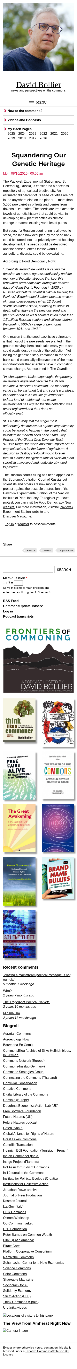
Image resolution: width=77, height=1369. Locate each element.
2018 (22, 138)
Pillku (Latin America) (18, 1240)
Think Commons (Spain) (21, 1302)
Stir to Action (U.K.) (17, 1296)
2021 (54, 133)
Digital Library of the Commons (25, 1094)
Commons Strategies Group (23, 1072)
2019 (11, 138)
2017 (32, 138)
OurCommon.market (17, 1223)
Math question (15, 578)
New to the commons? (25, 111)
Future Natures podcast (20, 1122)
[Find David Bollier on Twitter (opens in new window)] (17, 1360)
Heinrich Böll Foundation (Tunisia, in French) (35, 1150)
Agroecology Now (16, 1039)
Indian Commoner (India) (21, 1156)
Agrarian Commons (17, 1033)
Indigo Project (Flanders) (21, 1161)
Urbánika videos (15, 1307)
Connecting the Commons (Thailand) (30, 1077)
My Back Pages (20, 129)
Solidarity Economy (17, 1290)
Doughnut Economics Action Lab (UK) (30, 1105)
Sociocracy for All (15, 1285)
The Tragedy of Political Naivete (26, 1002)
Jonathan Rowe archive (20, 1190)
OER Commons (14, 1212)
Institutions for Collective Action (25, 1184)
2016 (43, 138)
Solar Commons (15, 1274)
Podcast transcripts (18, 616)
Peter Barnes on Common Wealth (27, 1234)
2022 (43, 133)
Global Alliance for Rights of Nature (28, 1133)
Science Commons (17, 1268)
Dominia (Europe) (16, 1100)
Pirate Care (11, 1246)
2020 (64, 133)
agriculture (66, 550)
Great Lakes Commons (20, 1139)
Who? (7, 991)
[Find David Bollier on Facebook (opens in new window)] (7, 1360)
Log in (9, 524)
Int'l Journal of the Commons (23, 1173)
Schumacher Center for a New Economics (33, 1262)
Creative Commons (17, 1088)
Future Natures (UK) (17, 1116)
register (23, 524)
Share (7, 544)
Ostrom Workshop (16, 1218)
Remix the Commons (18, 1257)
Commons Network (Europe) (24, 1060)
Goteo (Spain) (13, 1128)
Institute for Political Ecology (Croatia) (30, 1178)
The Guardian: (60, 368)
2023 (32, 133)
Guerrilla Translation (18, 1144)
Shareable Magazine (18, 1279)
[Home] (38, 37)
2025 (11, 133)
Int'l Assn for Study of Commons (26, 1167)
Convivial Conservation (20, 1083)
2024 (22, 133)
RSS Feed (11, 601)
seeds (47, 550)
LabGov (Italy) (13, 1206)
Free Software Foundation (22, 1111)
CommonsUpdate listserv (23, 606)
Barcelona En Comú (18, 1045)
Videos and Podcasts (24, 120)
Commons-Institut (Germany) (24, 1066)
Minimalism (11, 1013)
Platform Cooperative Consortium (27, 1251)
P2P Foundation (15, 1229)
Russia (31, 550)
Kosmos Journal (15, 1201)
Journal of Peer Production (22, 1195)
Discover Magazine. (17, 516)
